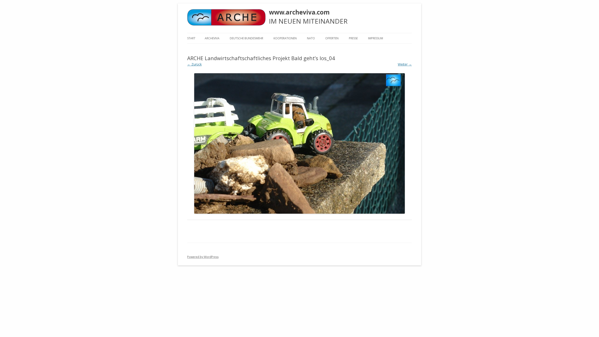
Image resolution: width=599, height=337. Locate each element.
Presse (353, 38)
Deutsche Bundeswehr (246, 38)
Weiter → (405, 64)
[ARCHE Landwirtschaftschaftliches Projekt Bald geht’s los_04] (299, 143)
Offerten (332, 38)
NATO (311, 38)
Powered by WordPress (203, 257)
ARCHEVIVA (212, 38)
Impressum (375, 38)
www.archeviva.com (299, 12)
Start (191, 38)
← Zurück (194, 64)
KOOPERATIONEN (285, 38)
